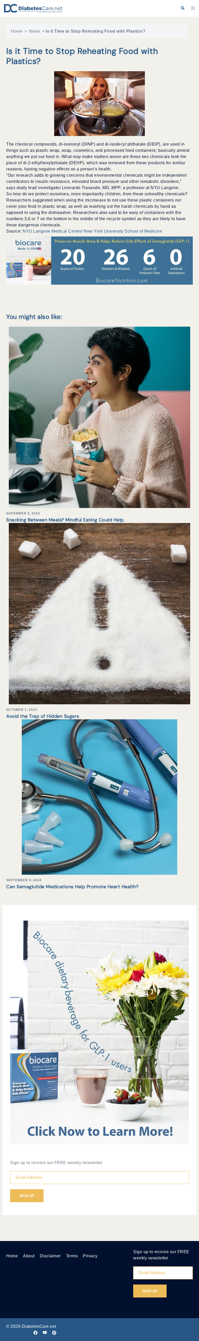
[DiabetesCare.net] (33, 8)
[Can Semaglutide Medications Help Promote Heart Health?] (99, 796)
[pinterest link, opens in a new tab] (54, 1332)
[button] (182, 8)
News (34, 31)
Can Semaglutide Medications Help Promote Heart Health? (72, 887)
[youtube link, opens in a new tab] (45, 1332)
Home (17, 31)
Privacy (90, 1256)
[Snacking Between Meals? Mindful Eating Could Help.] (99, 417)
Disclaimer (50, 1256)
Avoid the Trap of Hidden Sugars (42, 716)
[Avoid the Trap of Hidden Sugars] (99, 613)
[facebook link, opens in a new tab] (35, 1332)
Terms (72, 1256)
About (29, 1256)
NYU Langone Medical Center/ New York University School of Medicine (92, 231)
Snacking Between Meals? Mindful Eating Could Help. (65, 520)
